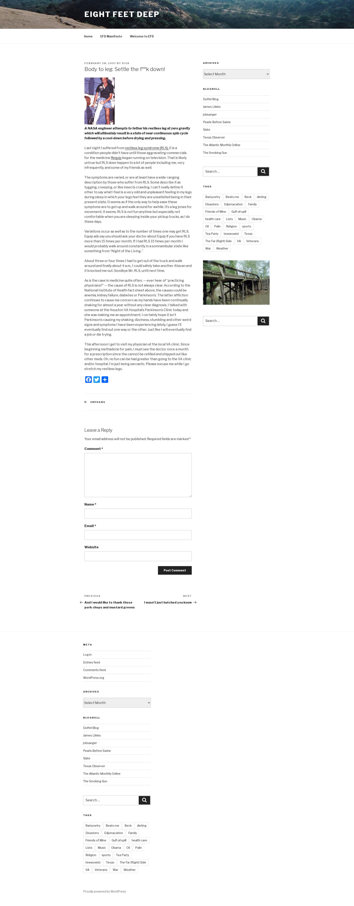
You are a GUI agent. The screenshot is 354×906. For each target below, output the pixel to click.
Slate (206, 129)
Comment (93, 449)
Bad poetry (212, 197)
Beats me (232, 197)
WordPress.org (93, 677)
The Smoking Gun (215, 152)
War (208, 248)
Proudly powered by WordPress (104, 891)
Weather (222, 248)
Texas (248, 233)
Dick (125, 63)
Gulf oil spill (238, 211)
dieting (261, 197)
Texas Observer (214, 137)
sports (246, 226)
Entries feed (91, 662)
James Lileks (212, 106)
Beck (248, 197)
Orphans (98, 402)
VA (239, 241)
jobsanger (210, 114)
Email (90, 526)
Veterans (252, 241)
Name (90, 504)
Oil (207, 226)
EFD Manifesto (111, 36)
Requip (116, 158)
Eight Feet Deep (122, 14)
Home (88, 36)
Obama (257, 219)
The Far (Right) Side (218, 241)
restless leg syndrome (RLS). (147, 148)
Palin (217, 226)
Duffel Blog (211, 99)
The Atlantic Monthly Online (221, 145)
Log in (87, 654)
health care (213, 219)
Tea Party (211, 233)
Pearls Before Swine (217, 122)
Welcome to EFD (142, 36)
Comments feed (94, 670)
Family (252, 204)
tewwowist (231, 233)
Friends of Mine (215, 211)
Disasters (212, 204)
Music (242, 219)
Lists (229, 219)
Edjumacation (233, 204)
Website (91, 547)
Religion (231, 226)
